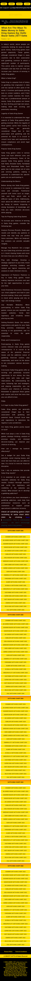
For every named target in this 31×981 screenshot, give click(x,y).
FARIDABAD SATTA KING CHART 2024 (15, 746)
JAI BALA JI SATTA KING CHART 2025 (15, 669)
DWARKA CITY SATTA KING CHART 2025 (15, 658)
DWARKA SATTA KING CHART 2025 (15, 686)
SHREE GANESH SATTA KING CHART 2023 (15, 819)
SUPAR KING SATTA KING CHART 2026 (15, 596)
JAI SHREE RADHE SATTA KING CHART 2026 (15, 540)
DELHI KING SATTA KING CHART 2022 (15, 941)
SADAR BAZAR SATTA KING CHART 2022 (15, 882)
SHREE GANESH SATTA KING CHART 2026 (15, 568)
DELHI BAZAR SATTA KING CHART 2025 (15, 641)
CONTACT (19, 3)
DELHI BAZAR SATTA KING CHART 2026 (15, 557)
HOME (3, 3)
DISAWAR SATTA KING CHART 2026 (15, 536)
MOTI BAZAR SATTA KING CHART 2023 (15, 850)
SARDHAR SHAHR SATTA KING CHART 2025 (15, 645)
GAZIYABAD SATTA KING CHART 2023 (15, 843)
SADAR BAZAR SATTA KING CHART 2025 (15, 631)
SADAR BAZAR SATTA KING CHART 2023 (15, 798)
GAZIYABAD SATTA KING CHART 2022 (15, 927)
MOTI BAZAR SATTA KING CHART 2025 (15, 683)
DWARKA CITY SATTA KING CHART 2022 (15, 910)
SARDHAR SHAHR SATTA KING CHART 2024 (15, 728)
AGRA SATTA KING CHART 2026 (15, 571)
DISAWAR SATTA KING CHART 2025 (15, 620)
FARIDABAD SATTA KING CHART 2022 (15, 913)
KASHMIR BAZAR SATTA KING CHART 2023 (15, 795)
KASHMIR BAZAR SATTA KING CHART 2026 (15, 543)
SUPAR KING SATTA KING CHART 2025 (15, 679)
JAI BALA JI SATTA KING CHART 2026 (15, 585)
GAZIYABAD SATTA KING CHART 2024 (15, 760)
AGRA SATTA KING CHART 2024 (15, 739)
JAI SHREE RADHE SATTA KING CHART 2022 (15, 875)
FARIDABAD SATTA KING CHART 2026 (15, 578)
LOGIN (27, 3)
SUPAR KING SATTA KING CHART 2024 (15, 763)
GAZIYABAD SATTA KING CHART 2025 (15, 676)
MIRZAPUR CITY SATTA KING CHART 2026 (15, 589)
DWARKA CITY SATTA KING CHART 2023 (15, 826)
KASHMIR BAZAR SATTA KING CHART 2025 (15, 627)
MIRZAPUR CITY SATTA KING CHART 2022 (15, 923)
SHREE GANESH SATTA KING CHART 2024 (15, 735)
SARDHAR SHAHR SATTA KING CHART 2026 (15, 561)
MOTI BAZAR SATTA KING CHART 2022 (15, 934)
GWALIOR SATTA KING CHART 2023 (15, 805)
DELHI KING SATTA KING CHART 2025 (15, 690)
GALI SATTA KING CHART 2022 (15, 944)
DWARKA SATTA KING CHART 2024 (15, 770)
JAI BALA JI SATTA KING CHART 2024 (15, 753)
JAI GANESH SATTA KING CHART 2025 (15, 634)
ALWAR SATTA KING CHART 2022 (15, 916)
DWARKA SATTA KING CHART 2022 (15, 937)
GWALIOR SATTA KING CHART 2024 (15, 721)
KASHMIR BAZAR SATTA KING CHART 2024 (15, 711)
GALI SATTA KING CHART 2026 (15, 609)
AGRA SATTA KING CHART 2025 (15, 655)
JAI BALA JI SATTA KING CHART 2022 (15, 920)
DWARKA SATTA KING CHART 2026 (15, 603)
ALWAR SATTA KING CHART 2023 (15, 833)
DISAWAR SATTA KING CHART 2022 (15, 871)
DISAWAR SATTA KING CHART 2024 (15, 704)
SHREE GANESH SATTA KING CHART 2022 (15, 903)
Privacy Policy (8, 951)
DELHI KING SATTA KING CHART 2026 (15, 606)
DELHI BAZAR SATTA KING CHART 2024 (15, 725)
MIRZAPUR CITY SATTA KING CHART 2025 (15, 672)
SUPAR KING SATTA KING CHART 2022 (15, 930)
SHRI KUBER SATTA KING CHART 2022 (15, 899)
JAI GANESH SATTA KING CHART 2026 (15, 550)
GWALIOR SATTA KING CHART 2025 (15, 638)
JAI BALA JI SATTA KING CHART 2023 (15, 836)
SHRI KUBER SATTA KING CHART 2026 (15, 564)
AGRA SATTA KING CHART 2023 (15, 822)
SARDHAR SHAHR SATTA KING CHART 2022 (15, 896)
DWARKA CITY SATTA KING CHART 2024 (15, 742)
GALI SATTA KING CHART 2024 (15, 777)
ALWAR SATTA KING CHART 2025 (15, 665)
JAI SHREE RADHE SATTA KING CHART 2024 (15, 707)
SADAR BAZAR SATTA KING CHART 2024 (15, 714)
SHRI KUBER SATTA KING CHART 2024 (15, 732)
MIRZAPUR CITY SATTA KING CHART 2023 (15, 840)
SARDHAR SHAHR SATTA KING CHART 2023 (15, 812)
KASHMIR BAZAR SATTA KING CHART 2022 (15, 878)
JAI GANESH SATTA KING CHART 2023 (15, 801)
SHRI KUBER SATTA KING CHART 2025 (15, 648)
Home (3, 20)
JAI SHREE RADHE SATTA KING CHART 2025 (15, 624)
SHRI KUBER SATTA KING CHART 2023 (15, 815)
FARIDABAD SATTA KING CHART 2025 (15, 662)
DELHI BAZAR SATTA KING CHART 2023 (15, 808)
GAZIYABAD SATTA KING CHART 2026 (15, 592)
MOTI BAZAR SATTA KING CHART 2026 (15, 599)
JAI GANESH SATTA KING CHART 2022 (15, 885)
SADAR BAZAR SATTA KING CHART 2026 (15, 547)
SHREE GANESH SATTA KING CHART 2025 (15, 651)
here (28, 517)
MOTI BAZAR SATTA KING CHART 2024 (15, 766)
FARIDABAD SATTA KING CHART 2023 (15, 829)
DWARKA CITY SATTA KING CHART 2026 (15, 575)
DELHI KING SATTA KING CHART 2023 (15, 857)
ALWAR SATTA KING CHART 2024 (15, 749)
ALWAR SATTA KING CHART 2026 (15, 582)
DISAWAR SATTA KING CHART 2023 (15, 788)
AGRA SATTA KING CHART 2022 (15, 906)
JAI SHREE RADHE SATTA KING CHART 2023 (15, 791)
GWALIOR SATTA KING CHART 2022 (15, 889)
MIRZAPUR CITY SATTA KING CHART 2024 (15, 756)
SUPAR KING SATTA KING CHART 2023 (15, 847)
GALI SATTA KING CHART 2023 (15, 861)
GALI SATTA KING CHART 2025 (15, 693)
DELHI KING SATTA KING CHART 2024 (15, 773)
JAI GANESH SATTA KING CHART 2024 (15, 718)
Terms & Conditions (21, 951)
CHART (11, 3)
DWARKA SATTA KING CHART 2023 (15, 854)
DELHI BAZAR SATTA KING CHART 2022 (15, 892)
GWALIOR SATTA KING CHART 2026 (15, 554)
